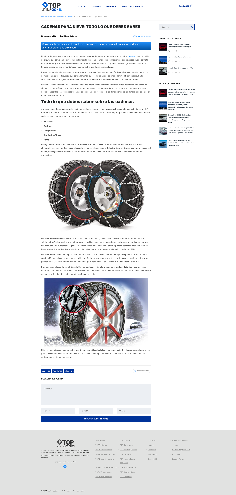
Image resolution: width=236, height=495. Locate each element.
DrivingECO (152, 459)
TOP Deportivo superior (105, 459)
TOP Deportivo (126, 454)
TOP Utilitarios (101, 445)
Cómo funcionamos (132, 6)
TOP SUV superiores (104, 477)
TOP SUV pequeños (128, 467)
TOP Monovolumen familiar (106, 467)
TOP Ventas (100, 440)
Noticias (96, 6)
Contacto (151, 440)
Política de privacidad (181, 450)
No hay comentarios (143, 36)
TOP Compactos (126, 445)
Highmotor (176, 454)
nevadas (132, 56)
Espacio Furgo (178, 459)
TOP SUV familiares (127, 472)
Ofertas (81, 6)
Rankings (110, 6)
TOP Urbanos (125, 440)
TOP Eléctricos (126, 477)
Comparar (184, 6)
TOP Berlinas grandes (128, 450)
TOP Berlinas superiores (105, 454)
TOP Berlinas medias (104, 450)
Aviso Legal (152, 454)
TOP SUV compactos (104, 472)
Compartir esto (143, 371)
